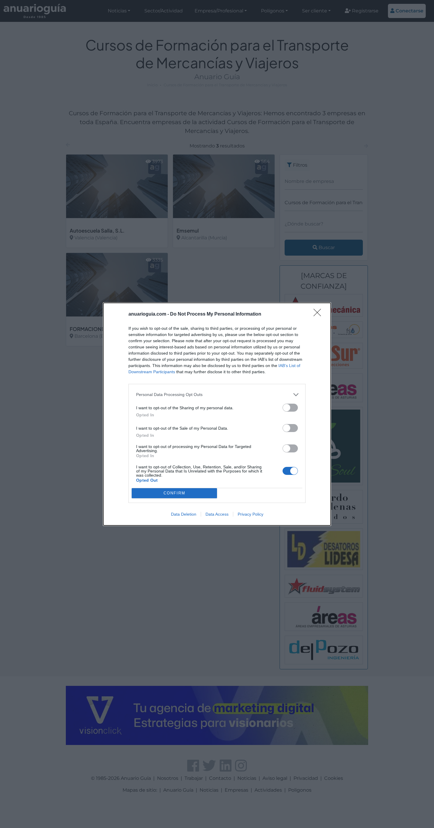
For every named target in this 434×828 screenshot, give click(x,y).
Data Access (217, 514)
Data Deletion (183, 514)
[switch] (290, 408)
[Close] (319, 314)
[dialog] (217, 414)
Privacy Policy (250, 514)
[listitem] (217, 395)
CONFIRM (174, 493)
